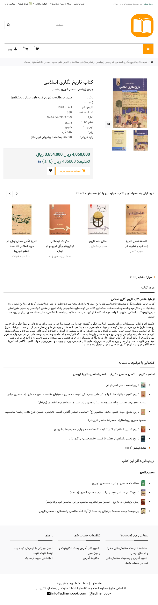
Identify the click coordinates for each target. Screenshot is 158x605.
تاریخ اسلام (133, 385)
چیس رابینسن (85, 89)
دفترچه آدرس (91, 558)
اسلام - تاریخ (147, 374)
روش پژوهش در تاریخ (126, 501)
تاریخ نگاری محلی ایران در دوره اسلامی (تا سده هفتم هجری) (22, 246)
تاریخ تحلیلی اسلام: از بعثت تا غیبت (118, 438)
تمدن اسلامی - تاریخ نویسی (89, 374)
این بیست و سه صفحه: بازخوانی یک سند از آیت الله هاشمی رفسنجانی (98, 511)
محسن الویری (68, 89)
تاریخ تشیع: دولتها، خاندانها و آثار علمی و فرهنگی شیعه (107, 394)
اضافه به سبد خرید (70, 171)
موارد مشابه (145, 277)
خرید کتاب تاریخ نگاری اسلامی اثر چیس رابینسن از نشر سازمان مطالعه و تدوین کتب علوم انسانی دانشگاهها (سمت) (85, 62)
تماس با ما (10, 3)
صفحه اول (96, 583)
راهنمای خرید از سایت (38, 558)
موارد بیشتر (139, 447)
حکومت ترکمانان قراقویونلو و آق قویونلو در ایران (60, 246)
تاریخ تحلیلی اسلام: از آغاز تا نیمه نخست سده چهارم (108, 429)
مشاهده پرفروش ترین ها (47, 137)
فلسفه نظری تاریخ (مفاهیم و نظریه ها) (136, 244)
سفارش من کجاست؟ (60, 3)
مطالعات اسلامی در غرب (125, 483)
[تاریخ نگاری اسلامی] (108, 124)
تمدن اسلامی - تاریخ (122, 374)
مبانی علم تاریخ (98, 241)
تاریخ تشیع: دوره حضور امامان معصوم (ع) (115, 411)
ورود (10, 49)
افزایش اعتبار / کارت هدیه (32, 3)
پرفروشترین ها (64, 583)
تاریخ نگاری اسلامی (128, 492)
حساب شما (79, 3)
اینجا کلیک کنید (43, 553)
